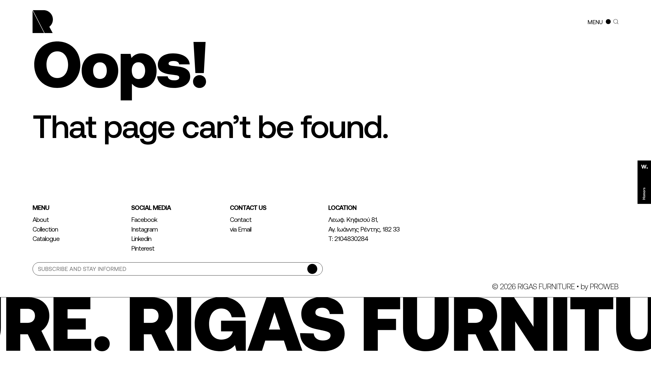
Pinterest (142, 248)
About (41, 219)
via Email (240, 229)
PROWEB (604, 286)
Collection (45, 229)
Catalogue (46, 238)
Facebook (144, 219)
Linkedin (141, 238)
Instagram (144, 229)
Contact (240, 219)
